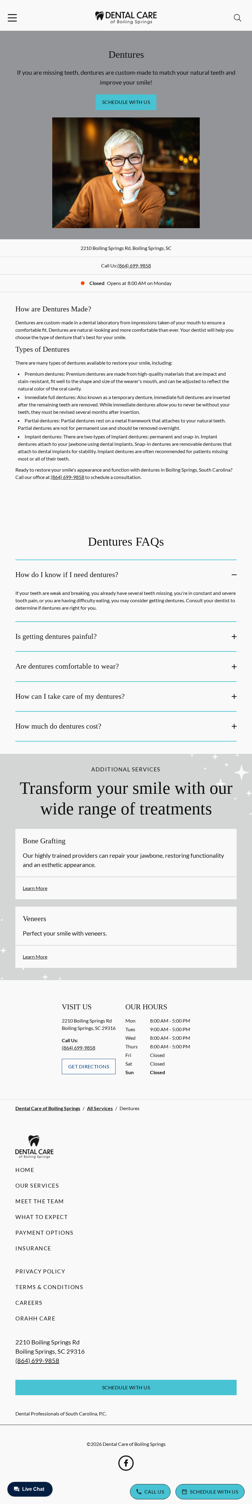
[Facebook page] (126, 1463)
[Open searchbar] (237, 18)
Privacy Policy (40, 1271)
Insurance (33, 1248)
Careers (29, 1302)
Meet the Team (39, 1201)
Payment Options (44, 1232)
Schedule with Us (126, 102)
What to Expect (41, 1216)
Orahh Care (35, 1318)
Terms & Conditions (49, 1287)
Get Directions (88, 1066)
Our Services (37, 1185)
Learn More (35, 888)
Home (24, 1169)
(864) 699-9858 (134, 265)
